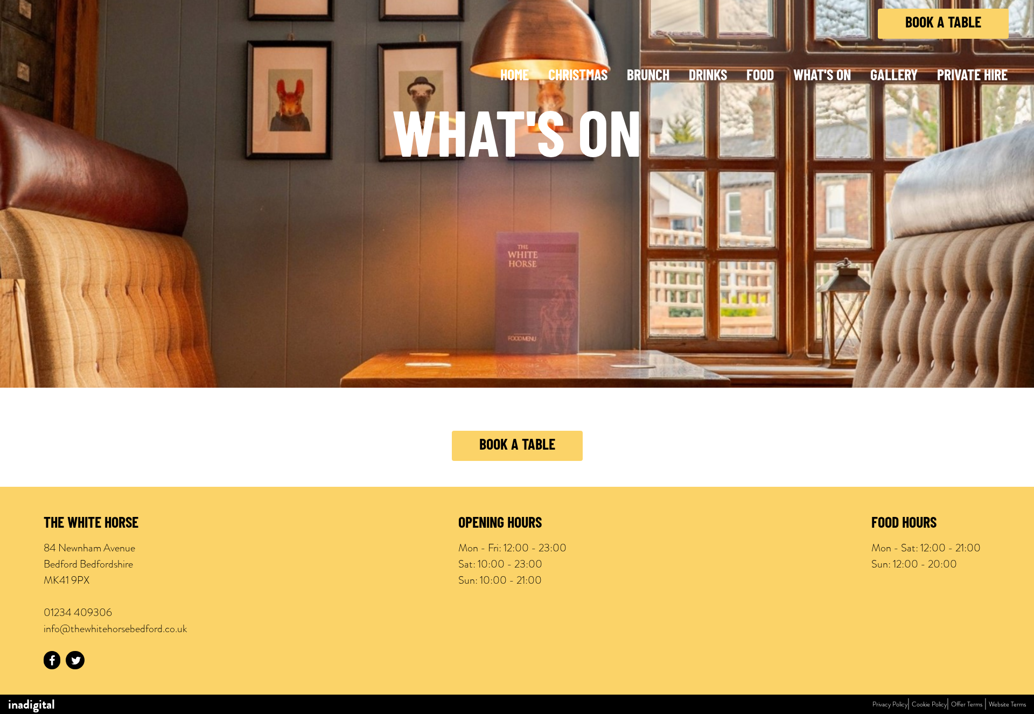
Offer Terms (966, 704)
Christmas (577, 76)
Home (514, 76)
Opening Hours (500, 523)
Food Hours (904, 523)
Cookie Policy (929, 704)
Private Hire (972, 76)
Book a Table (943, 23)
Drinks (708, 76)
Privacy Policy (889, 704)
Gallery (894, 76)
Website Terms (1007, 704)
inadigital (31, 704)
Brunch (648, 76)
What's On (822, 76)
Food (760, 76)
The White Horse (91, 523)
